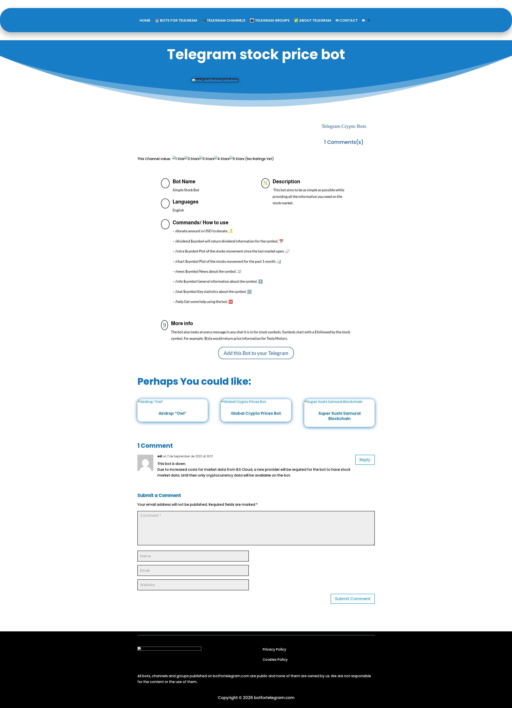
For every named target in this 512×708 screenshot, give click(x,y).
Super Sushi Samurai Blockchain (339, 416)
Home (145, 20)
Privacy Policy (274, 649)
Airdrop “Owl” (172, 413)
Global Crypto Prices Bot (256, 413)
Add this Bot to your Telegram (256, 353)
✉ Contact (347, 20)
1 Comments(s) (344, 142)
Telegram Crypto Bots (344, 126)
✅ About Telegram (312, 20)
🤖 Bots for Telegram (176, 20)
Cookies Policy (275, 659)
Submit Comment (352, 599)
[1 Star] (178, 159)
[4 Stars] (221, 159)
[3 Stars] (206, 159)
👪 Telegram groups (270, 20)
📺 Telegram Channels (223, 20)
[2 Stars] (192, 159)
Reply (365, 460)
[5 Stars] (236, 159)
